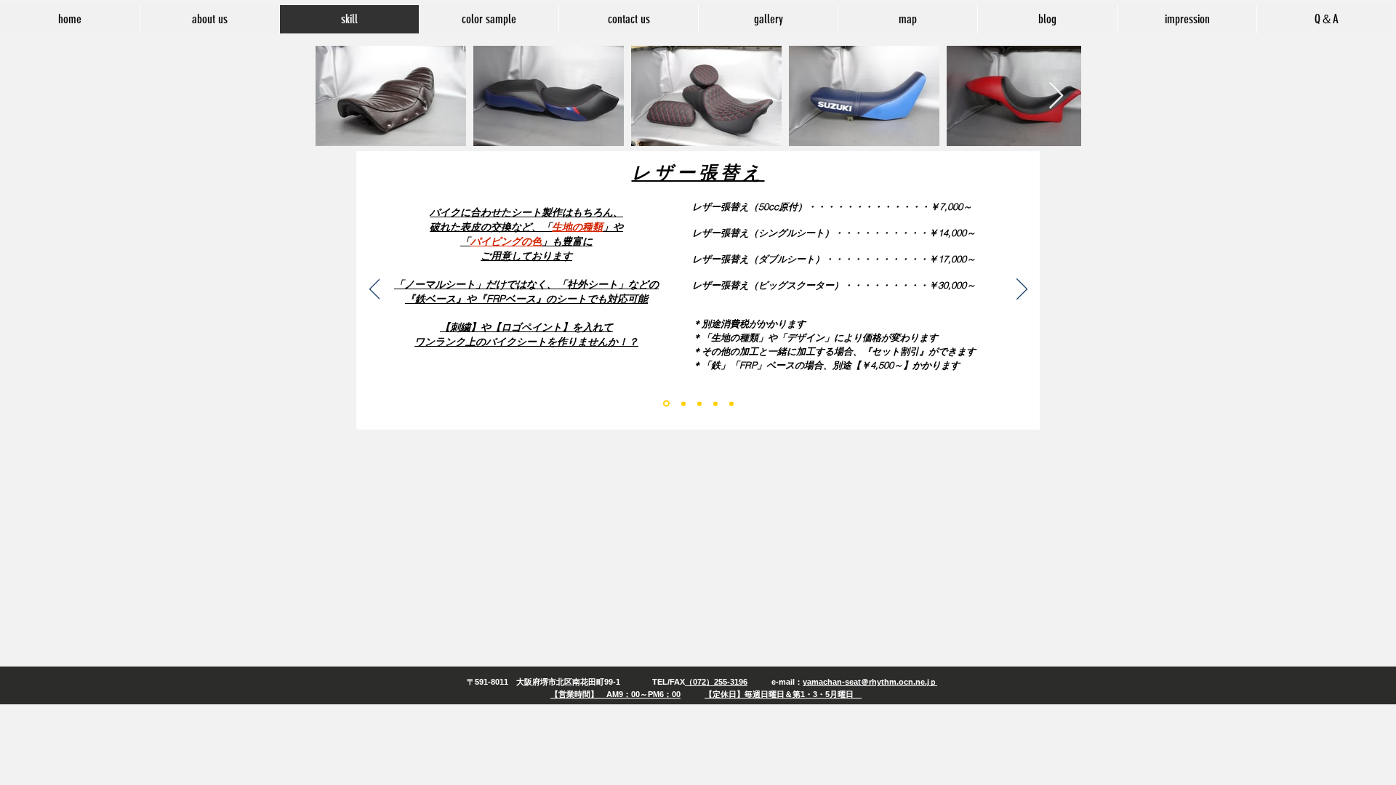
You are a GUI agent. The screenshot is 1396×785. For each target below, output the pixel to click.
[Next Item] (1056, 96)
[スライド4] (715, 403)
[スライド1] (666, 403)
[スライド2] (683, 403)
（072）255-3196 (716, 681)
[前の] (374, 290)
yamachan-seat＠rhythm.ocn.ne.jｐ (870, 681)
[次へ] (1021, 290)
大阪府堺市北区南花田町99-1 (568, 681)
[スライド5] (731, 403)
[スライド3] (699, 403)
